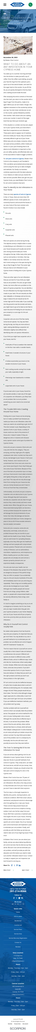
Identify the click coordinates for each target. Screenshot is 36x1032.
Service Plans (18, 929)
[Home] (17, 4)
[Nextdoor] (22, 898)
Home (18, 912)
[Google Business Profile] (19, 898)
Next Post (25, 870)
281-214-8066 (18, 891)
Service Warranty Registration (18, 938)
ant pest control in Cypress (15, 159)
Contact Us (18, 942)
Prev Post (7, 870)
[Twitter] (17, 898)
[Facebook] (14, 898)
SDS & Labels (18, 916)
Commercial (18, 925)
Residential (18, 921)
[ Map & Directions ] (18, 961)
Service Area (18, 934)
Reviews (18, 947)
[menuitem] (10, 1024)
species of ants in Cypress (22, 194)
